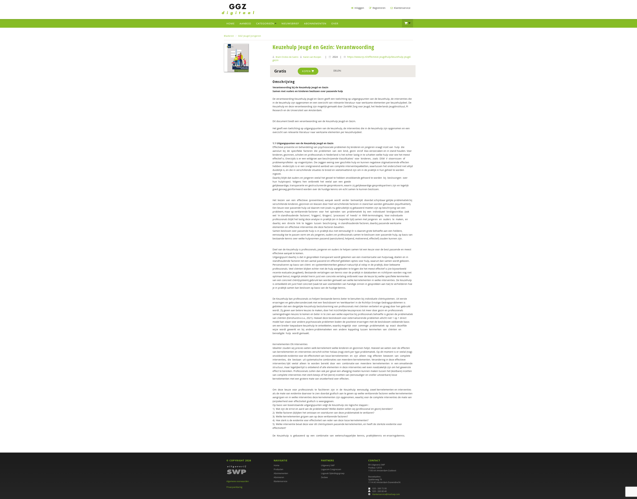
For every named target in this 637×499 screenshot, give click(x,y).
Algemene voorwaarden (237, 481)
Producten (278, 469)
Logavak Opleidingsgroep (332, 473)
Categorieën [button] (265, 23)
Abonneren (279, 477)
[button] (407, 23)
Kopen (307, 71)
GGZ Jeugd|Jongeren (249, 35)
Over (334, 23)
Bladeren (229, 35)
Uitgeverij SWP (328, 465)
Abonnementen (315, 23)
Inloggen (359, 7)
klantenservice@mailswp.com (386, 494)
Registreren (379, 7)
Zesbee (324, 477)
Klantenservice (401, 7)
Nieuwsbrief (290, 23)
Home (230, 23)
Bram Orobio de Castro (287, 56)
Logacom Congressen (331, 469)
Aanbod (245, 23)
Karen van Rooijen (312, 56)
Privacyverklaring (234, 487)
